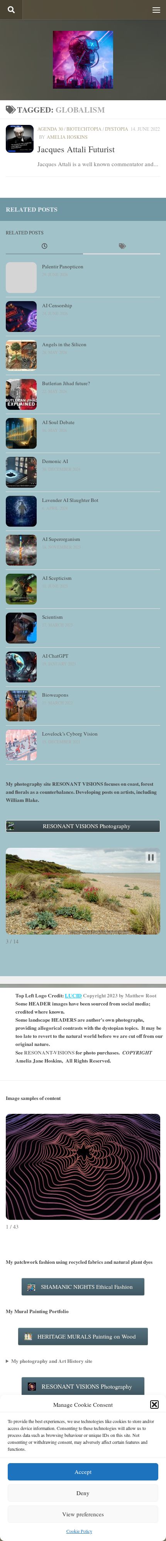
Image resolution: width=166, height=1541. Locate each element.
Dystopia (116, 129)
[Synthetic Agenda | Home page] (83, 60)
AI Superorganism (61, 539)
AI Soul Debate (58, 422)
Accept (83, 1471)
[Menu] (156, 9)
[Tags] (121, 246)
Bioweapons (55, 694)
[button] (154, 1404)
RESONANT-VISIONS (49, 1052)
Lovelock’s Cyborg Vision (70, 733)
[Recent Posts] (44, 246)
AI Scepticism (56, 577)
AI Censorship (57, 305)
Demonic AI (55, 461)
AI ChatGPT (55, 655)
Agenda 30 (50, 129)
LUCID (73, 995)
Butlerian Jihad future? (66, 383)
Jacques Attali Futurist (76, 149)
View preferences (83, 1514)
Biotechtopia (84, 129)
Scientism (52, 616)
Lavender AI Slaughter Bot (70, 500)
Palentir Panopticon (62, 266)
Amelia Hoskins (67, 137)
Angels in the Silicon (64, 344)
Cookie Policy (79, 1531)
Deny (83, 1493)
